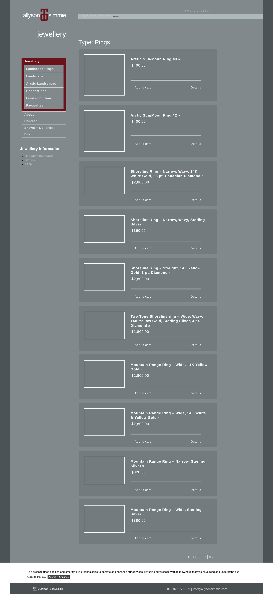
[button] (258, 15)
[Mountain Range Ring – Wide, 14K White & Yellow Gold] (104, 422)
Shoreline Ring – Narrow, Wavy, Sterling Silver (168, 222)
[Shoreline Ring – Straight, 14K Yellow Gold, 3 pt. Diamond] (104, 277)
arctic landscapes (41, 83)
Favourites (34, 105)
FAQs (28, 164)
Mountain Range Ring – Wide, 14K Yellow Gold (169, 367)
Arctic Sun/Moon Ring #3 (154, 59)
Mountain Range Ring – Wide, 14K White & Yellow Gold (168, 415)
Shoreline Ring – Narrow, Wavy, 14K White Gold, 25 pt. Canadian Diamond (166, 174)
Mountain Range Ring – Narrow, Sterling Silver (168, 463)
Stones (30, 160)
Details (196, 87)
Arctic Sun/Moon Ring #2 (154, 115)
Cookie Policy (36, 576)
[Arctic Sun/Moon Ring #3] (104, 75)
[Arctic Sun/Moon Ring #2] (104, 131)
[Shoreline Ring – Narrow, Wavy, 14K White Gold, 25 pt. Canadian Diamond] (104, 180)
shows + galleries (39, 128)
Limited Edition (38, 98)
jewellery (32, 61)
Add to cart (143, 87)
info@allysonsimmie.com (210, 589)
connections (36, 91)
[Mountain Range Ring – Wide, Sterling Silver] (104, 519)
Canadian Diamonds (39, 156)
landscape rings (40, 69)
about (29, 114)
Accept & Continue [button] (58, 577)
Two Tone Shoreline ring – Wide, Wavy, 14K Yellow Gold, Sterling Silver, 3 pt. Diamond (167, 320)
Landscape (34, 76)
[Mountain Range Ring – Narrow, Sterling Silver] (104, 470)
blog (28, 134)
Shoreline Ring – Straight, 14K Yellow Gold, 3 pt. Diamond (166, 270)
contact (30, 121)
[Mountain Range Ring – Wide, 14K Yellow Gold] (104, 374)
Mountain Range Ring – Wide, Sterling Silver (166, 512)
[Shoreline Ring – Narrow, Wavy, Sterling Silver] (104, 229)
